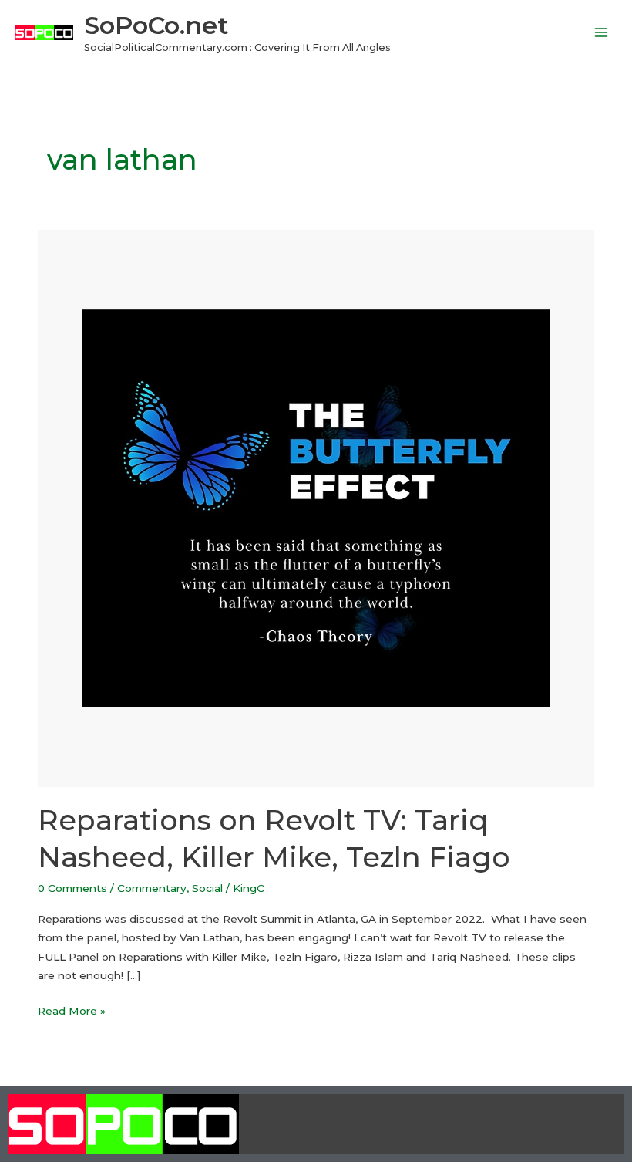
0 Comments (72, 888)
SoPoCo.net (156, 25)
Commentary (152, 888)
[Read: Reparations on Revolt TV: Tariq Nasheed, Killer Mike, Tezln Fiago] (315, 508)
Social (207, 888)
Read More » (72, 1009)
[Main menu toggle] (601, 33)
